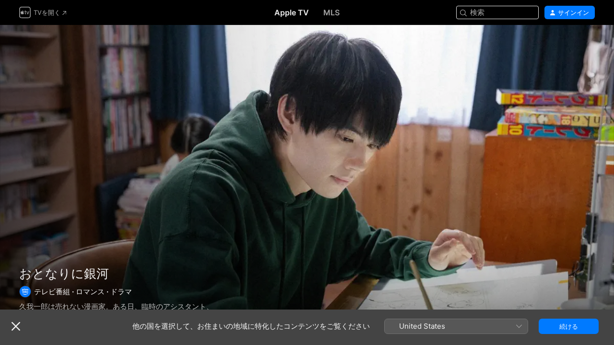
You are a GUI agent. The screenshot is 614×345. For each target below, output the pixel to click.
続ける (568, 326)
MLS (331, 12)
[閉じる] (16, 326)
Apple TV (291, 12)
